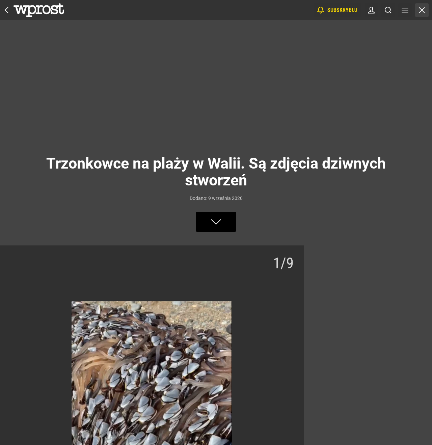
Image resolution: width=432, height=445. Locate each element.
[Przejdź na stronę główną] (7, 10)
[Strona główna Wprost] (39, 10)
